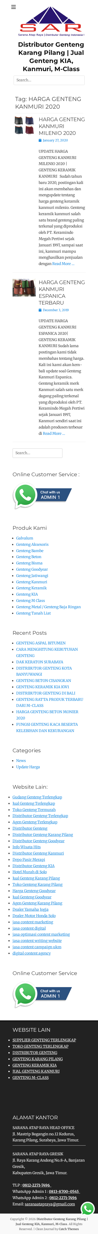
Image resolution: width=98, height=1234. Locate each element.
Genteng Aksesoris (32, 544)
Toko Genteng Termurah (34, 809)
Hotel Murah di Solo (30, 872)
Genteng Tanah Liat (33, 613)
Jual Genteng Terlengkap (34, 803)
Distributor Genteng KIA (34, 866)
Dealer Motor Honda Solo (34, 915)
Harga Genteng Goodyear (34, 890)
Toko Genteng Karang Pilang (37, 884)
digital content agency (32, 953)
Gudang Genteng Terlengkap (37, 797)
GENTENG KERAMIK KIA (35, 1065)
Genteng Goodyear (32, 569)
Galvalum (24, 538)
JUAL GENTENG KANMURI (36, 1071)
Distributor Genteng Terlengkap (40, 815)
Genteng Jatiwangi (32, 575)
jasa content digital (29, 928)
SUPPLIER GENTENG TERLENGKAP (44, 1040)
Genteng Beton (28, 556)
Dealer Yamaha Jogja (31, 909)
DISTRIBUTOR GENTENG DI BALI (45, 693)
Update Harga (28, 767)
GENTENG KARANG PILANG (38, 1059)
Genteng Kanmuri (31, 582)
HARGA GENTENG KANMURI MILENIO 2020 (62, 126)
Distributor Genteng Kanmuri (38, 853)
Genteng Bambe (29, 550)
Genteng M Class (30, 600)
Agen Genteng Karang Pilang (37, 903)
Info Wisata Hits (27, 847)
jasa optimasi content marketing (41, 934)
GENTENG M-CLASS (31, 1077)
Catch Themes (69, 1229)
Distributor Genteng (30, 828)
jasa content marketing (33, 922)
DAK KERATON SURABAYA (39, 662)
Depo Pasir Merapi (29, 859)
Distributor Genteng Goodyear (39, 841)
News (21, 760)
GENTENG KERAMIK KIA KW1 (42, 687)
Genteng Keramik (31, 588)
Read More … (63, 263)
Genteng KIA (27, 594)
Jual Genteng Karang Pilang (36, 878)
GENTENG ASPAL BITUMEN (41, 643)
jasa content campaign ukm (37, 947)
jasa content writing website (37, 940)
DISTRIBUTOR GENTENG (35, 1052)
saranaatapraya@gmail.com (50, 1204)
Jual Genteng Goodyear (32, 897)
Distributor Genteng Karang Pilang (43, 834)
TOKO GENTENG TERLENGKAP (40, 1046)
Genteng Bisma (29, 563)
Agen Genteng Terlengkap (35, 822)
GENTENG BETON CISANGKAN (43, 680)
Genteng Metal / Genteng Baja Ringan (48, 607)
